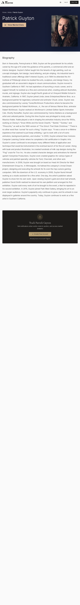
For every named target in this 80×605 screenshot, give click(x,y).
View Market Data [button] (15, 25)
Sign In (48, 238)
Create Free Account (41, 234)
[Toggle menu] (60, 2)
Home (4, 12)
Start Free (74, 2)
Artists (10, 12)
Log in (66, 2)
